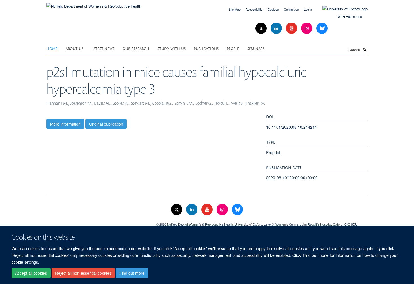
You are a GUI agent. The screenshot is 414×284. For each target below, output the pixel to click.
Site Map (235, 9)
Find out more (131, 273)
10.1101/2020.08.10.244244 (291, 127)
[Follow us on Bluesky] (322, 28)
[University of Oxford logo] (341, 9)
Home (51, 48)
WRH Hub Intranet (350, 16)
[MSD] (97, 222)
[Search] (364, 49)
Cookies (273, 9)
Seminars (255, 48)
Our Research (136, 48)
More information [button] (65, 124)
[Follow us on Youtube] (292, 28)
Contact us (291, 9)
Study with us (171, 48)
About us (74, 48)
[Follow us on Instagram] (307, 28)
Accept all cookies (31, 273)
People (233, 48)
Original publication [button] (106, 124)
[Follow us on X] (261, 28)
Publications (206, 48)
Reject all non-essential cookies (83, 273)
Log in (308, 9)
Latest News (103, 48)
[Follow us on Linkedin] (277, 28)
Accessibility (254, 9)
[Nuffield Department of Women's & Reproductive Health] (93, 4)
